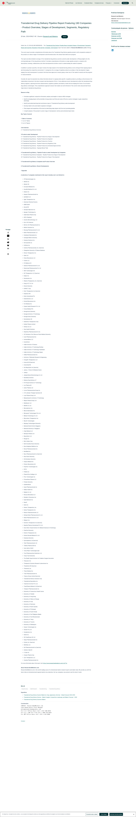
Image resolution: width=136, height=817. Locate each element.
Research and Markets (50, 36)
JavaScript (114, 40)
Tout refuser (104, 814)
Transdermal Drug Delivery (54, 688)
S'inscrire (125, 3)
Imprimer (113, 31)
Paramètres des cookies (91, 814)
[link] (69, 3)
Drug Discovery (25, 688)
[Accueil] (8, 3)
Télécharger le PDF (116, 34)
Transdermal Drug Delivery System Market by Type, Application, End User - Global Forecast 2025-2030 (49, 695)
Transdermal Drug (43, 688)
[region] (68, 814)
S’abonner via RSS (116, 36)
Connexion (116, 3)
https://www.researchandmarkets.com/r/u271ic (55, 663)
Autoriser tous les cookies (116, 814)
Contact (23, 721)
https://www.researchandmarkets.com (120, 22)
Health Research (33, 688)
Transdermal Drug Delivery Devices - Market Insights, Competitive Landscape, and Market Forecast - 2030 (50, 697)
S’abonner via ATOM (116, 38)
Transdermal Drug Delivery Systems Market (35, 699)
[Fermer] (133, 814)
